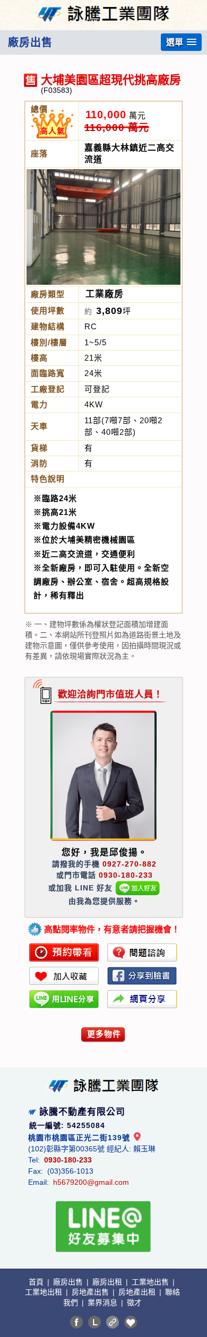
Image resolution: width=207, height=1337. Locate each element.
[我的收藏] (130, 1322)
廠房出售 (69, 1282)
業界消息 (103, 1302)
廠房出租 (108, 1282)
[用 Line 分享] (64, 999)
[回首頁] (103, 7)
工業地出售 (151, 1282)
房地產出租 (138, 1292)
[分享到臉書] (142, 976)
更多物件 (104, 1033)
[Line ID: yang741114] (137, 888)
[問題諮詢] (142, 952)
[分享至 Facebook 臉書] (76, 1322)
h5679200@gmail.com (91, 1182)
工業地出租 (44, 1292)
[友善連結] (112, 1322)
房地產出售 (91, 1292)
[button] (181, 42)
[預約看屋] (64, 952)
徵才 (134, 1302)
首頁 (37, 1282)
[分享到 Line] (94, 1322)
